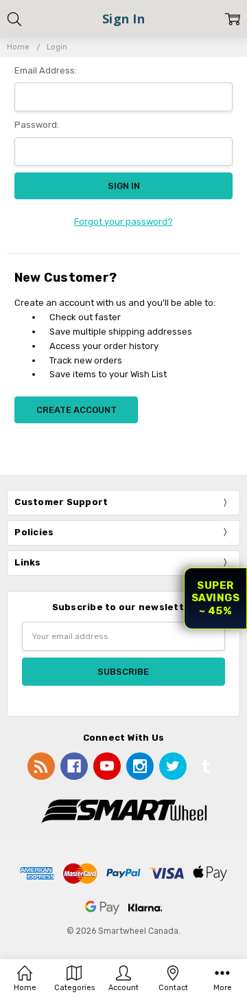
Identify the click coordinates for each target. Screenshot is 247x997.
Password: (36, 125)
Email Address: (45, 70)
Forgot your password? (123, 221)
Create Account (76, 410)
